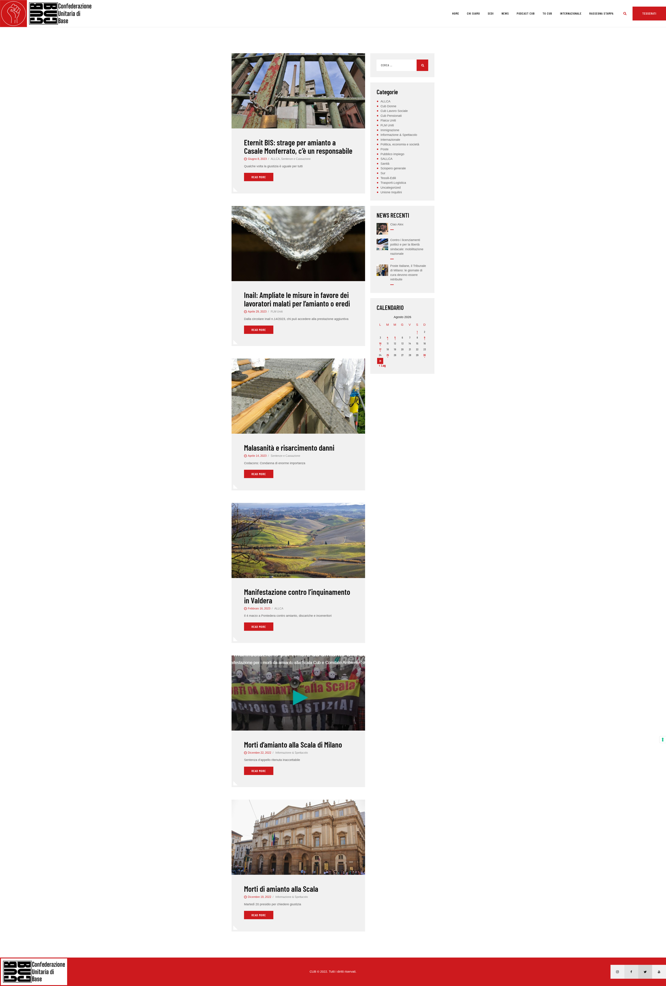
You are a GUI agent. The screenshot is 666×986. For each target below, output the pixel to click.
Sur (383, 173)
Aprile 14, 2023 (257, 455)
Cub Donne (388, 106)
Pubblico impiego (392, 154)
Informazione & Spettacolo (291, 752)
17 (380, 349)
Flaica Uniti (388, 120)
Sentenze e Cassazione (296, 158)
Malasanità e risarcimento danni (289, 447)
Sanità (385, 163)
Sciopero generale (393, 168)
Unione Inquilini (391, 192)
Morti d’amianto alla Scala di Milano (293, 744)
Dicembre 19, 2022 (259, 896)
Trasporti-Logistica (393, 182)
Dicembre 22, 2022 (259, 752)
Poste (384, 149)
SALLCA (386, 159)
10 (380, 343)
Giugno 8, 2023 (257, 158)
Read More (258, 177)
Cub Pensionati (391, 115)
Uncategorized (391, 187)
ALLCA (275, 158)
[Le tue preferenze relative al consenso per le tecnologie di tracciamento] (662, 739)
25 (387, 355)
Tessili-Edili (388, 178)
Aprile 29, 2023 (257, 311)
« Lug (382, 365)
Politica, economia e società (400, 144)
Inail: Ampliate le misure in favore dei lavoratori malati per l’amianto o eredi (297, 299)
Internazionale (390, 139)
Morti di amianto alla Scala (281, 888)
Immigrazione (390, 130)
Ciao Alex (396, 224)
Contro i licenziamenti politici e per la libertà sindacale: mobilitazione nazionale (406, 246)
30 (424, 355)
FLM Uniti (277, 311)
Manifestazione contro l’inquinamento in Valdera (297, 596)
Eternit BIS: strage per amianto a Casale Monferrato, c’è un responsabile (298, 146)
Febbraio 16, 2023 (259, 608)
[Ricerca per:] (402, 65)
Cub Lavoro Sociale (394, 111)
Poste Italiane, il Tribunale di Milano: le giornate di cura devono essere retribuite (408, 272)
